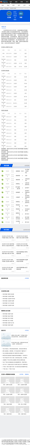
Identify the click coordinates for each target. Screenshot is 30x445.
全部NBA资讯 (26, 229)
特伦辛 (26, 205)
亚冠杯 (7, 171)
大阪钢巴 (18, 197)
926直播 (15, 440)
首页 (11, 1)
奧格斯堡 (18, 179)
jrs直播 (1, 8)
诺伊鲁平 (27, 187)
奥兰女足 (27, 222)
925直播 (16, 443)
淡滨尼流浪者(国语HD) (27, 197)
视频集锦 (27, 374)
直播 (16, 1)
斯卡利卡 (27, 214)
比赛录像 (21, 374)
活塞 (25, 93)
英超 (8, 5)
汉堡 (26, 175)
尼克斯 (9, 17)
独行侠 (25, 96)
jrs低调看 (24, 441)
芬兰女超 (7, 222)
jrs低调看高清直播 (21, 440)
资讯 (27, 1)
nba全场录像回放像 (9, 443)
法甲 (24, 5)
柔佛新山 (18, 183)
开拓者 (25, 83)
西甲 (13, 5)
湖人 (15, 126)
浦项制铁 (18, 171)
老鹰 (25, 86)
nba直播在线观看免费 (7, 440)
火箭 (25, 136)
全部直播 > (27, 165)
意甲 (19, 5)
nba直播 (19, 441)
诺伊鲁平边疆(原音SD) (27, 192)
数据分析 (4, 26)
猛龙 (15, 99)
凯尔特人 (15, 103)
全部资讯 (27, 330)
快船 (25, 146)
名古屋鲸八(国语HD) (27, 171)
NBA (3, 5)
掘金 (15, 120)
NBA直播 (6, 8)
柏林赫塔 (18, 192)
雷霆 (21, 17)
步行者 (25, 129)
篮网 (25, 106)
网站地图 (11, 441)
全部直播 (27, 278)
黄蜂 (15, 76)
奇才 (15, 90)
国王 (15, 123)
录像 (21, 1)
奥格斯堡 (18, 175)
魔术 (25, 143)
